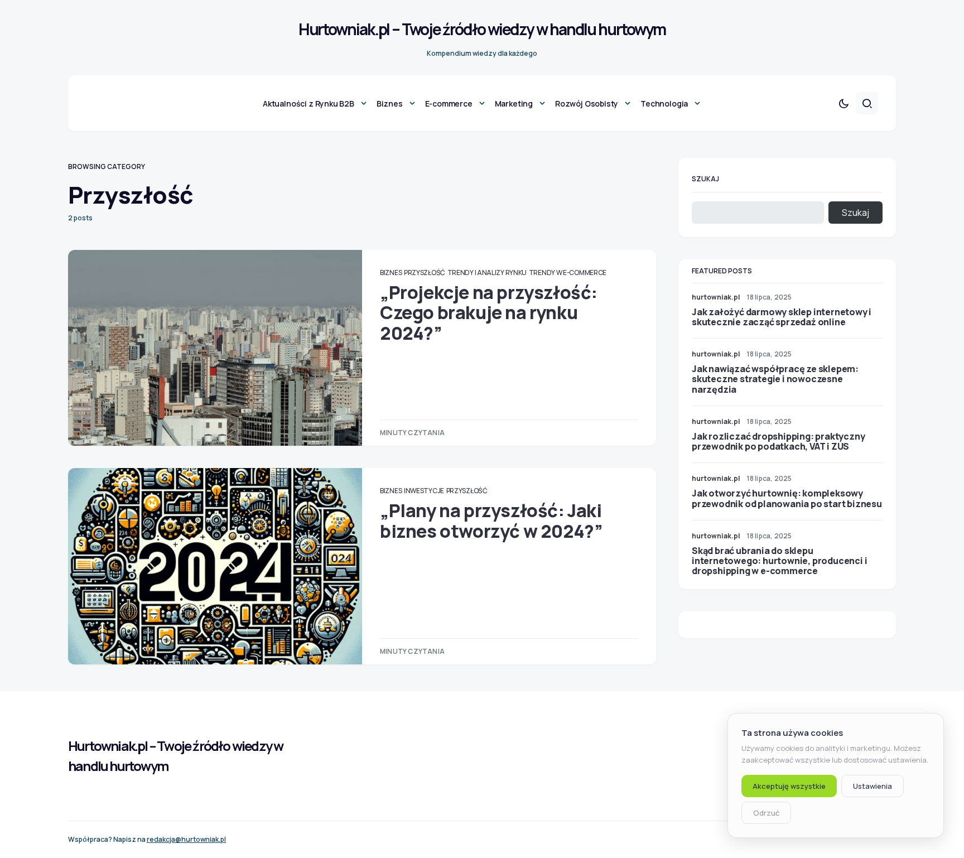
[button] (843, 103)
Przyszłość (424, 272)
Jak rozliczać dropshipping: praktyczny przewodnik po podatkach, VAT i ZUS (778, 441)
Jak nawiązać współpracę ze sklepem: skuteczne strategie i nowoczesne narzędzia (775, 379)
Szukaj (705, 179)
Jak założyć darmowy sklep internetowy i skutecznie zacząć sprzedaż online (781, 317)
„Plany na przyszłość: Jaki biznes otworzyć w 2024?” (491, 520)
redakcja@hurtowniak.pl (186, 839)
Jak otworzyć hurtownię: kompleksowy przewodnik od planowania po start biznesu (787, 498)
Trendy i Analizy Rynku (487, 272)
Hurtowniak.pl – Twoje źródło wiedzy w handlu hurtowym (482, 29)
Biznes (391, 272)
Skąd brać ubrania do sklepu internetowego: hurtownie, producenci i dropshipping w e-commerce (779, 560)
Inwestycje (424, 490)
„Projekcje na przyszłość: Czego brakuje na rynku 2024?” (488, 312)
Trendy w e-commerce (567, 272)
